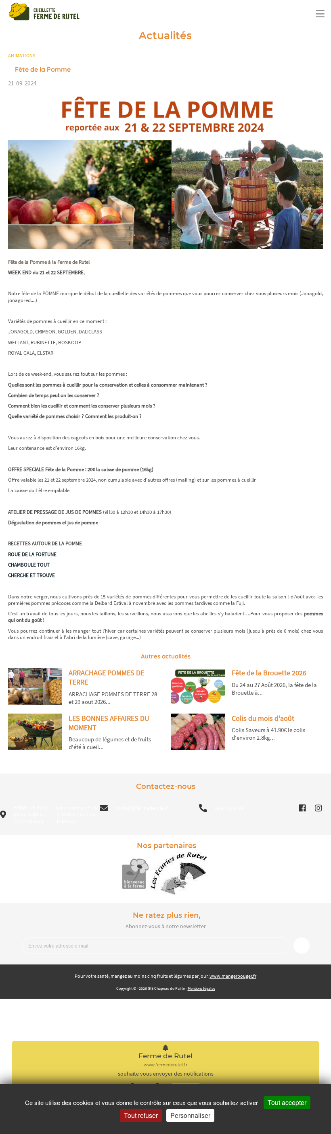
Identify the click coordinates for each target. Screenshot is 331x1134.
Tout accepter (287, 1102)
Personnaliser (190, 1115)
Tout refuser (141, 1115)
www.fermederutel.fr (165, 1065)
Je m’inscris (301, 945)
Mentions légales (201, 988)
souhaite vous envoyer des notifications (166, 1073)
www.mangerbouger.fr (232, 976)
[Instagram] (323, 808)
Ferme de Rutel (165, 1056)
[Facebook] (307, 808)
